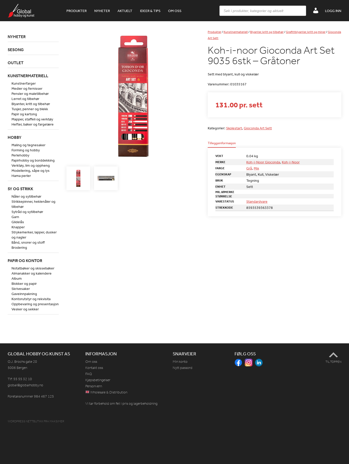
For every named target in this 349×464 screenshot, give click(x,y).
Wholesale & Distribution (108, 392)
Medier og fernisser (26, 88)
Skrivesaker (20, 288)
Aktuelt (125, 10)
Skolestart (234, 128)
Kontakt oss (94, 368)
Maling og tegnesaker (28, 145)
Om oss (174, 10)
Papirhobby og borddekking (33, 160)
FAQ (88, 374)
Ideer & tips (150, 10)
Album (16, 278)
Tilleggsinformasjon (222, 143)
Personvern (93, 386)
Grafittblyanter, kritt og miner (305, 32)
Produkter (76, 10)
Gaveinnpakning (24, 293)
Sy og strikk (20, 188)
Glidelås (17, 222)
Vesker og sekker (25, 309)
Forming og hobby (25, 150)
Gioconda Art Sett (258, 128)
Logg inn (333, 10)
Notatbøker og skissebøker (32, 268)
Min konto (180, 361)
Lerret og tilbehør (25, 98)
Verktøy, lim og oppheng (30, 165)
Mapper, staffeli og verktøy (32, 119)
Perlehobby (20, 155)
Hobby (14, 137)
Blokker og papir (24, 283)
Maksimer (57, 421)
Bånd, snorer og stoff (28, 242)
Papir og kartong (24, 114)
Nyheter (102, 10)
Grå (249, 168)
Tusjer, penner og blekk (29, 109)
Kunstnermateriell (236, 32)
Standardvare (256, 201)
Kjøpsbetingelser (97, 380)
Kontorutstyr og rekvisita (31, 299)
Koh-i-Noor (291, 162)
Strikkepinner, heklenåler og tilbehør (33, 204)
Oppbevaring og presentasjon (35, 304)
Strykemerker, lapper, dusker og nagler (34, 235)
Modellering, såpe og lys (30, 170)
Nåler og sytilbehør (26, 196)
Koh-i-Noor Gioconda (263, 162)
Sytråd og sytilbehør (27, 211)
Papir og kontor (25, 260)
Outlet (16, 62)
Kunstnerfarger (23, 83)
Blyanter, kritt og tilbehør (267, 32)
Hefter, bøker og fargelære (32, 124)
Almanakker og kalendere (31, 273)
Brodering (19, 247)
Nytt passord (182, 368)
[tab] (222, 144)
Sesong (16, 49)
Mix (256, 168)
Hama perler (21, 175)
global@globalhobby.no (25, 385)
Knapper (18, 227)
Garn (15, 216)
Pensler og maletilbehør (30, 93)
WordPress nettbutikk (25, 421)
